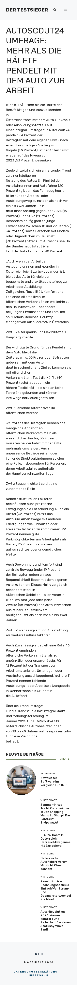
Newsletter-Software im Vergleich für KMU (53, 781)
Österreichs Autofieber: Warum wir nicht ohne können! (54, 863)
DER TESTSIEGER (27, 10)
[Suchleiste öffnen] (54, 10)
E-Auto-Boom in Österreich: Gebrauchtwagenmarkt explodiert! (55, 840)
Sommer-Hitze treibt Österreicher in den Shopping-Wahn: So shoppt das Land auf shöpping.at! (55, 813)
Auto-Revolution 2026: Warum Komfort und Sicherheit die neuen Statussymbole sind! (55, 920)
